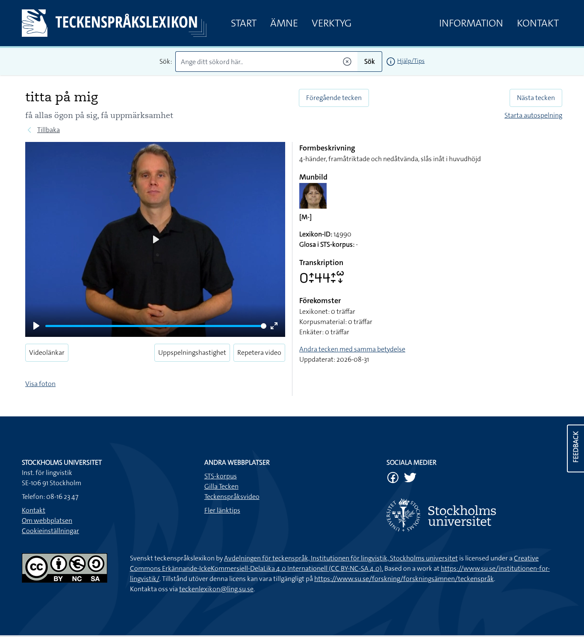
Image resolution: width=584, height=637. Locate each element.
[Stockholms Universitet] (474, 514)
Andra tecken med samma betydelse (352, 349)
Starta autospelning (533, 115)
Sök (369, 61)
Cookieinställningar (50, 530)
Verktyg (331, 23)
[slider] (155, 326)
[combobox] (266, 61)
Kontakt (538, 23)
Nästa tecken (536, 97)
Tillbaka (48, 129)
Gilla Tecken (221, 486)
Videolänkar (47, 352)
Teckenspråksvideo (232, 496)
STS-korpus (220, 476)
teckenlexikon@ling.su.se (216, 588)
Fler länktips (222, 510)
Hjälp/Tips (411, 61)
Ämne (284, 23)
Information (471, 23)
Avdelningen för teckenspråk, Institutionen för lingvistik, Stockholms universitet (341, 558)
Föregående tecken (334, 97)
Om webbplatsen (47, 520)
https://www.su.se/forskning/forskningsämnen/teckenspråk (404, 578)
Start (244, 23)
